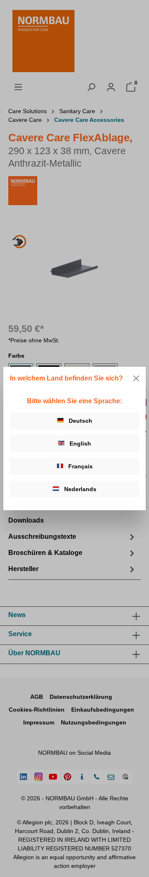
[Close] (136, 378)
